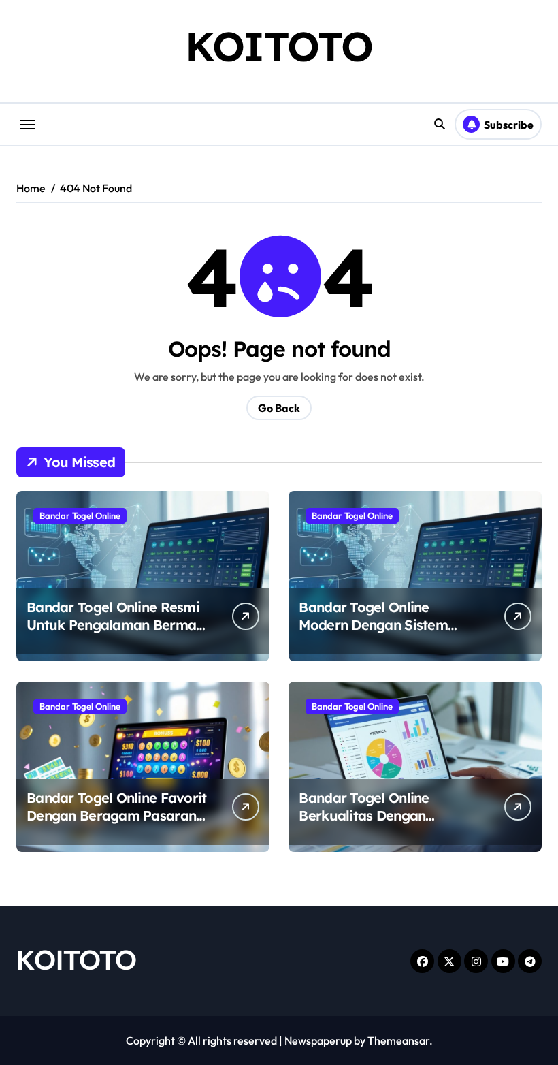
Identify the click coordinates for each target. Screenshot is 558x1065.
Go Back (279, 408)
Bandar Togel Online (79, 515)
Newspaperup (318, 1040)
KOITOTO (279, 45)
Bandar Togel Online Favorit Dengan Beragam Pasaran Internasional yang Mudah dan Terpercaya (117, 824)
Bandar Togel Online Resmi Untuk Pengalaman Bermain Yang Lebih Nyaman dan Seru (117, 634)
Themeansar (398, 1040)
